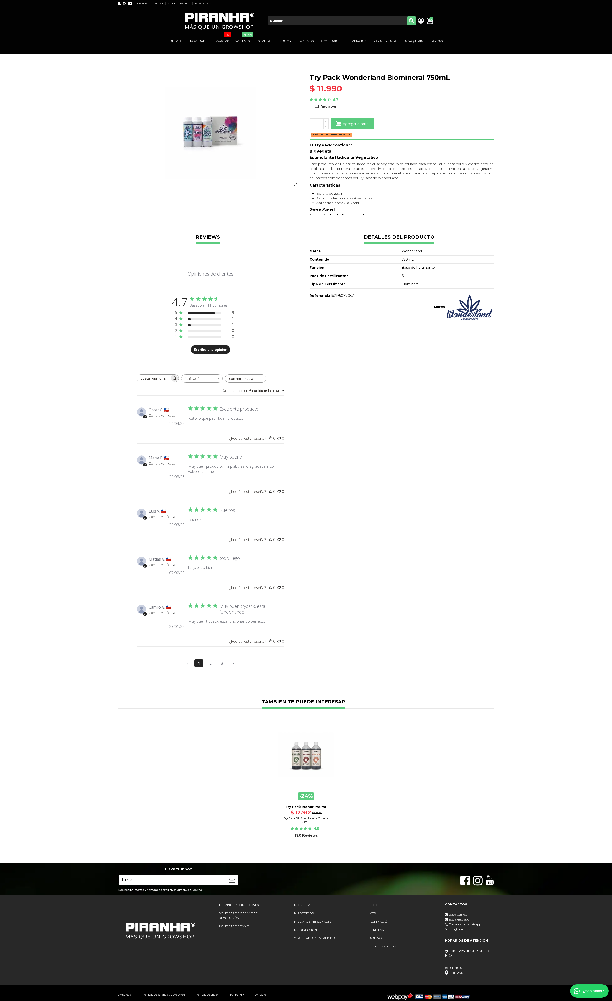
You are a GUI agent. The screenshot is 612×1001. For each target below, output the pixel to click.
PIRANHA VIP (203, 3)
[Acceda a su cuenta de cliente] (420, 21)
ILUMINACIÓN (379, 921)
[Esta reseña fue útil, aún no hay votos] (270, 438)
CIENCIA (142, 3)
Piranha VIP (236, 994)
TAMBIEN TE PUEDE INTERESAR (303, 702)
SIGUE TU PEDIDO (179, 3)
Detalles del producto (399, 237)
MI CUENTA (302, 905)
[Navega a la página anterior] (187, 663)
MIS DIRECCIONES (307, 929)
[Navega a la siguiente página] (233, 663)
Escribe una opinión (210, 349)
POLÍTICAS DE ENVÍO (234, 926)
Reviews (208, 237)
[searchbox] (153, 378)
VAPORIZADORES (383, 946)
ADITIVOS (376, 938)
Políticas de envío (207, 994)
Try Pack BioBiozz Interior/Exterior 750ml (306, 820)
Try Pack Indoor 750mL (306, 807)
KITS (373, 913)
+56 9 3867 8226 (460, 919)
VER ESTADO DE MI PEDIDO (314, 938)
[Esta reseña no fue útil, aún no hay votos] (279, 438)
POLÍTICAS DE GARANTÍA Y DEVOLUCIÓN (238, 915)
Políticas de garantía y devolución (163, 994)
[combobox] (202, 378)
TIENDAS (158, 3)
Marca (439, 307)
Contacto (260, 994)
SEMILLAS (377, 929)
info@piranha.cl (460, 929)
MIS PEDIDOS (304, 913)
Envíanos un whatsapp (464, 924)
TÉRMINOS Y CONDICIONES (239, 905)
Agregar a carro (356, 124)
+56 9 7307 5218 (459, 915)
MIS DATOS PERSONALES (312, 921)
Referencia (320, 296)
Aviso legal (125, 994)
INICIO (374, 905)
